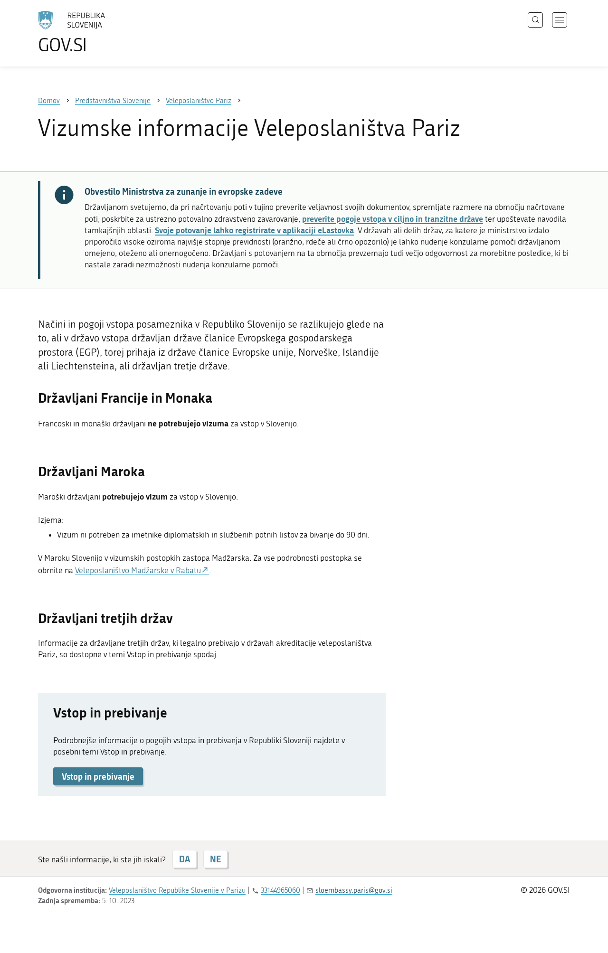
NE (215, 859)
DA (184, 859)
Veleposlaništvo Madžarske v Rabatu (138, 570)
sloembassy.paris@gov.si (353, 890)
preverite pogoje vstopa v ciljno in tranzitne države (392, 218)
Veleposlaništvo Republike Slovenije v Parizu (177, 890)
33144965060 (280, 890)
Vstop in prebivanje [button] (98, 776)
